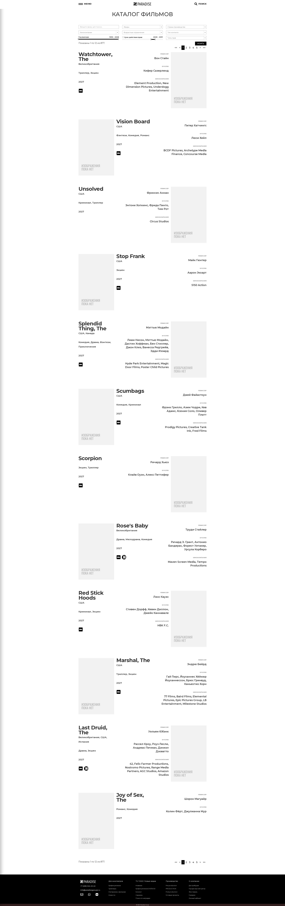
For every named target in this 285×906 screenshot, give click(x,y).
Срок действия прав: (143, 37)
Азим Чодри (191, 407)
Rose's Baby (132, 525)
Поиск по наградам (143, 898)
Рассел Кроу (142, 744)
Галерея (192, 895)
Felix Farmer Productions (151, 763)
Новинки (139, 885)
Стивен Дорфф (136, 609)
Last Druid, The (92, 730)
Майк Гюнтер (197, 260)
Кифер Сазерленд (156, 70)
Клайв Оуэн (136, 474)
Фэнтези (121, 135)
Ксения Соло (185, 411)
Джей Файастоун (195, 394)
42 (131, 763)
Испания (83, 741)
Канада (90, 333)
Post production (171, 892)
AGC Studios (148, 771)
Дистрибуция (194, 885)
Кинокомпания (162, 79)
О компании (194, 881)
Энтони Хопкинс (136, 205)
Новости (112, 895)
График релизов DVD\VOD (145, 889)
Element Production (147, 83)
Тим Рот (163, 209)
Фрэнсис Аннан (158, 192)
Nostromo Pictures (137, 767)
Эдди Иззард (160, 351)
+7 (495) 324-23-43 (87, 886)
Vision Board (133, 121)
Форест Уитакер (194, 545)
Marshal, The (133, 660)
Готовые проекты (172, 895)
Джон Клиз (133, 347)
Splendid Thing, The (92, 326)
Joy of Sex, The (130, 797)
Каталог (139, 892)
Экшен (94, 73)
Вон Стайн (161, 58)
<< (176, 47)
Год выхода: (98, 37)
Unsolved (90, 189)
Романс (144, 135)
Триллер (83, 73)
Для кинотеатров (116, 881)
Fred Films (199, 430)
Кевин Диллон (158, 609)
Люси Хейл (199, 137)
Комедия (133, 135)
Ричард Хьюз (159, 462)
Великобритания (88, 64)
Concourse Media (195, 154)
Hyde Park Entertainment (142, 363)
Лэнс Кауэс (161, 596)
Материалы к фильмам (117, 892)
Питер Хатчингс (196, 125)
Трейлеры (112, 889)
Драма (95, 342)
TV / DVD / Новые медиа (146, 881)
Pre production (171, 885)
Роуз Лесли (160, 744)
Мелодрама (133, 539)
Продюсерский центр (197, 889)
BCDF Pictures (173, 150)
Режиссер (164, 54)
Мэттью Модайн (157, 327)
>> (204, 47)
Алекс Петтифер (157, 474)
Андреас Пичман (145, 747)
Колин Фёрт (174, 811)
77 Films (169, 696)
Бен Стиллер (159, 343)
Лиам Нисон (135, 340)
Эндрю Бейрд (197, 664)
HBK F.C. (163, 625)
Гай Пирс (172, 676)
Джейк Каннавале (156, 613)
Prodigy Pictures (176, 427)
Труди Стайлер (196, 529)
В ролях (165, 66)
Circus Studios (159, 221)
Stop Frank (130, 256)
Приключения (87, 346)
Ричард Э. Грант (182, 542)
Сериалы (139, 895)
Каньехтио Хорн (195, 684)
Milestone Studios (195, 703)
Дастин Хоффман (137, 343)
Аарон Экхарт (197, 272)
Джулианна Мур (195, 811)
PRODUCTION (171, 889)
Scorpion (90, 458)
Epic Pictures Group (189, 700)
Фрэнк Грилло (172, 407)
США (119, 126)
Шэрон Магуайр (195, 798)
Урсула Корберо (195, 549)
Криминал (84, 202)
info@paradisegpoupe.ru (90, 890)
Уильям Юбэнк (158, 731)
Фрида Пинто (158, 205)
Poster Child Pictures (155, 367)
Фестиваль (193, 892)
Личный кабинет (195, 898)
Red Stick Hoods (90, 595)
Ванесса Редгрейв (155, 347)
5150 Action (199, 285)
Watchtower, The (95, 56)
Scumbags (130, 391)
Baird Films (183, 696)
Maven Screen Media (182, 561)
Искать (200, 44)
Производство (172, 881)
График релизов (115, 885)
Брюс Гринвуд (196, 680)
